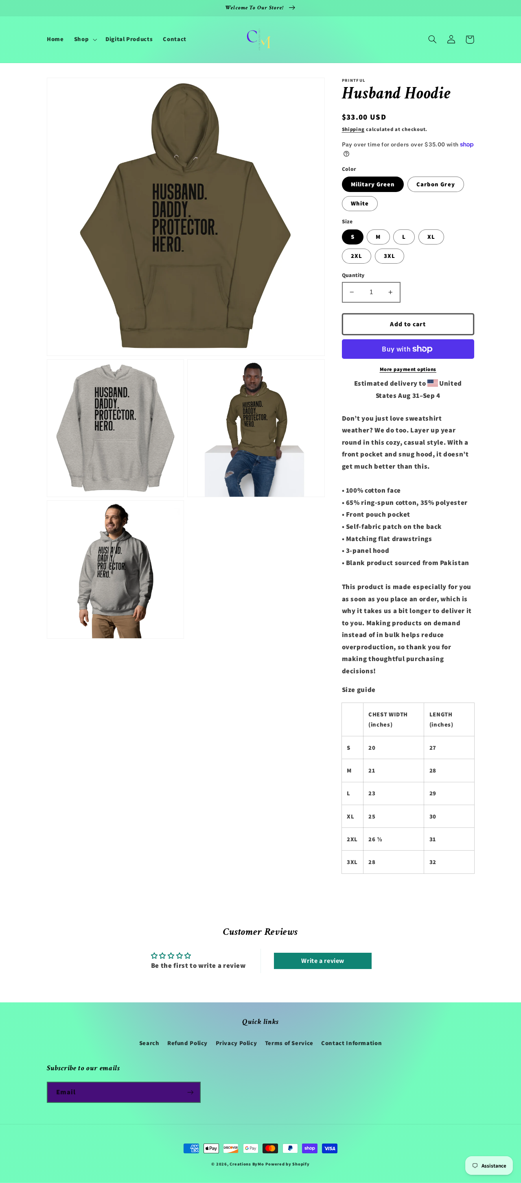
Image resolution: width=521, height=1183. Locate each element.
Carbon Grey (435, 184)
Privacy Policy (236, 1043)
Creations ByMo (247, 1164)
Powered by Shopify (287, 1164)
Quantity (353, 275)
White (360, 203)
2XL (356, 256)
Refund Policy (187, 1043)
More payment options (408, 369)
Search (149, 1043)
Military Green (373, 184)
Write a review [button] (322, 960)
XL (431, 236)
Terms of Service (289, 1043)
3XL (389, 256)
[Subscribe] (190, 1092)
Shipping (353, 129)
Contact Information (351, 1043)
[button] (84, 39)
